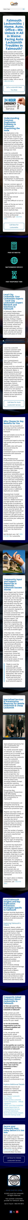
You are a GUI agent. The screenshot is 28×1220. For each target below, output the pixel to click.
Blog (20, 1190)
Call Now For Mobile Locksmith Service (14, 1159)
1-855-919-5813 (9, 81)
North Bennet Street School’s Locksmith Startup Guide (13, 1114)
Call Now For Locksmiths (14, 226)
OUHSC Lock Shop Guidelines (13, 1105)
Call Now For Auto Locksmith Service (14, 403)
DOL (16, 1190)
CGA (11, 1190)
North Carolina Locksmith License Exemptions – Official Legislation (13, 1101)
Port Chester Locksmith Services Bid (12, 1097)
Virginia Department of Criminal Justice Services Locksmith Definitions (12, 1109)
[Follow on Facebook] (11, 1212)
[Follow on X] (14, 1212)
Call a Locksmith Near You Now (14, 88)
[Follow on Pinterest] (17, 1212)
